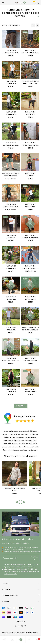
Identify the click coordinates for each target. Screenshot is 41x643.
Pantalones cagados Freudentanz (30, 113)
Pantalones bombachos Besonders (11, 390)
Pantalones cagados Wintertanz (30, 174)
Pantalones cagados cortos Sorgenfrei (10, 205)
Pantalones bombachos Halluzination (30, 390)
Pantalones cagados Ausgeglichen (11, 298)
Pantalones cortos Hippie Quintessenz (30, 82)
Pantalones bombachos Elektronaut (30, 205)
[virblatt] (20, 2)
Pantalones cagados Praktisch (30, 51)
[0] (37, 639)
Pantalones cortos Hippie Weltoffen (10, 174)
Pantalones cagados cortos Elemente (10, 144)
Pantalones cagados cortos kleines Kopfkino (30, 267)
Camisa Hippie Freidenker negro (14, 489)
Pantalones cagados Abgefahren (10, 236)
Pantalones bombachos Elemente (11, 113)
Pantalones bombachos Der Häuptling (30, 359)
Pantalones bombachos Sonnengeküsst (30, 298)
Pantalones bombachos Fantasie (11, 359)
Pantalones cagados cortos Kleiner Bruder (30, 144)
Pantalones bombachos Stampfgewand (10, 82)
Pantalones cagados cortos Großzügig (10, 51)
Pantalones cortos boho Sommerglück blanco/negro (30, 328)
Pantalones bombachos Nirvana (30, 236)
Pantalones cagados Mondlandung (10, 328)
